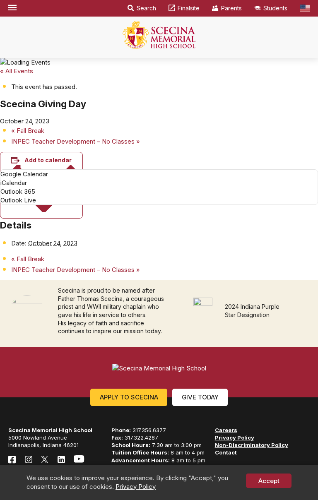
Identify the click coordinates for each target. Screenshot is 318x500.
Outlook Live (18, 200)
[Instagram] (28, 459)
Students (275, 8)
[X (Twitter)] (44, 459)
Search (146, 8)
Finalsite (189, 8)
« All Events (16, 71)
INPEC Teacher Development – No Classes (75, 141)
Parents (231, 8)
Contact (226, 452)
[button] (12, 8)
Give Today (200, 397)
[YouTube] (79, 459)
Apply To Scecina (129, 397)
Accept (268, 481)
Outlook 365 (17, 191)
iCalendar (13, 183)
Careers (226, 430)
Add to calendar (48, 159)
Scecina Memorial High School (159, 35)
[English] (305, 8)
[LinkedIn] (61, 459)
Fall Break (27, 131)
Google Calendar (24, 174)
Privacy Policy (136, 486)
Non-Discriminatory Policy (251, 445)
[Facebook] (12, 459)
